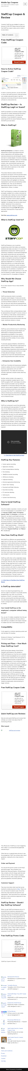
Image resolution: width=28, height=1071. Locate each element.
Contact (3, 1058)
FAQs (18, 889)
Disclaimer (3, 1056)
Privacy (3, 1053)
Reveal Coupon (19, 62)
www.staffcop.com (12, 215)
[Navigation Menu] (25, 4)
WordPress (19, 1069)
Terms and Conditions (6, 1050)
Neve (7, 1069)
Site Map (3, 1061)
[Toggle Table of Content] (15, 35)
